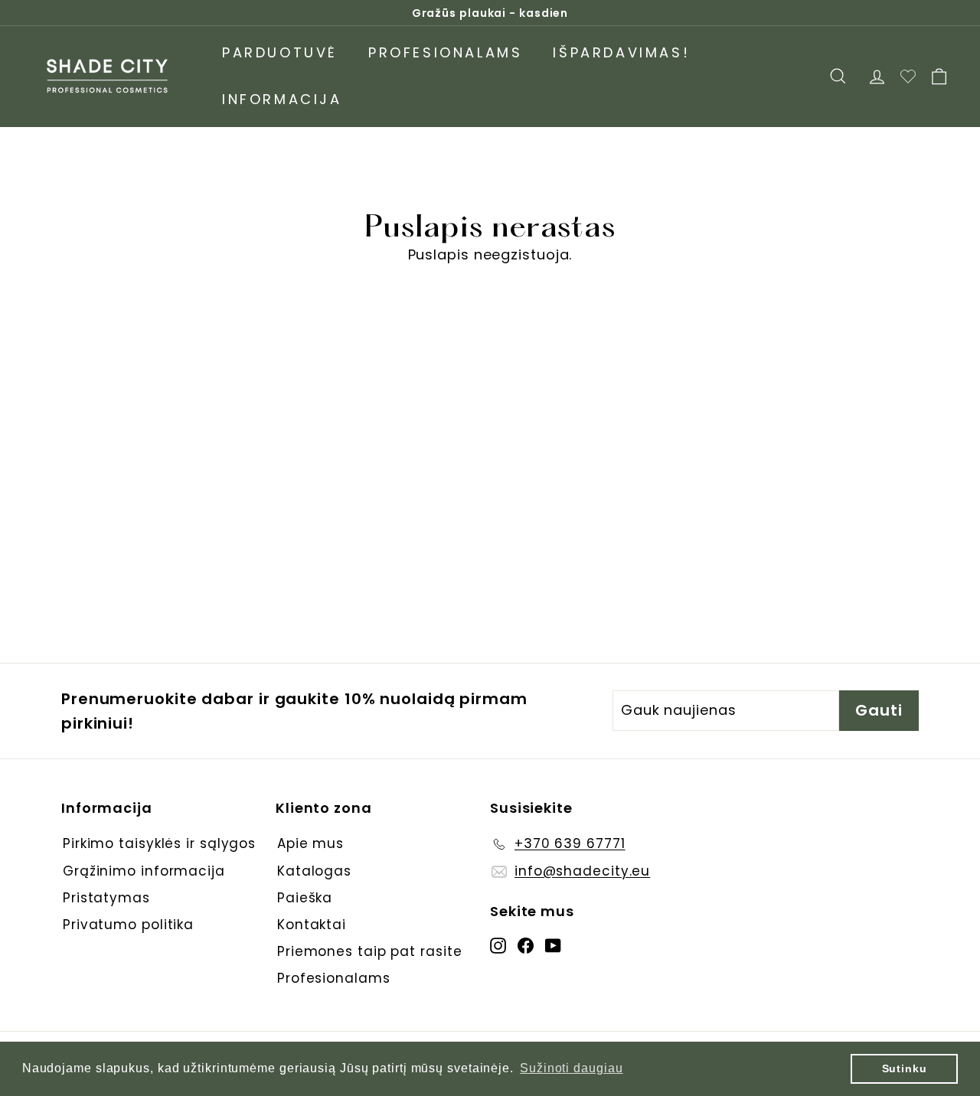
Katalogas (314, 871)
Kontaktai (311, 924)
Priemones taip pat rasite (369, 951)
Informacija (282, 99)
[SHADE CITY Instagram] (498, 945)
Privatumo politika (128, 924)
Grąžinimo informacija (144, 871)
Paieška (304, 898)
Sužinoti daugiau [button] (571, 1068)
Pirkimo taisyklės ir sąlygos (159, 843)
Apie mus (310, 843)
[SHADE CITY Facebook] (526, 945)
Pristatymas (106, 898)
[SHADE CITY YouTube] (553, 945)
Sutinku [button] (904, 1068)
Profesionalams (445, 52)
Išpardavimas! (621, 52)
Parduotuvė (280, 52)
